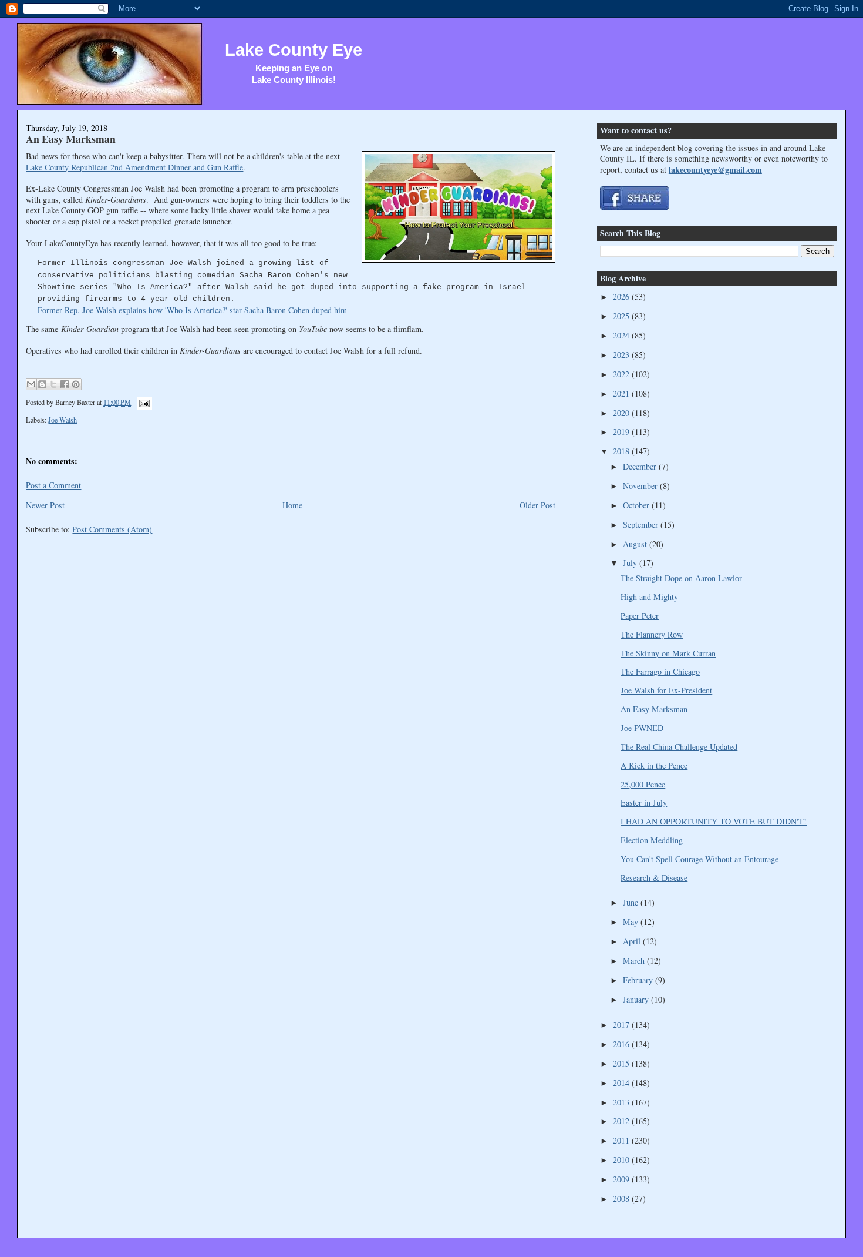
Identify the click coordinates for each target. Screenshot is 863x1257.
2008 (622, 1198)
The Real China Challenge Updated (679, 746)
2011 (622, 1140)
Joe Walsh (62, 419)
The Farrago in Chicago (660, 671)
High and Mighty (649, 596)
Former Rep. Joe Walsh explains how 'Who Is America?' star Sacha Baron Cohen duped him (192, 310)
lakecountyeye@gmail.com (715, 169)
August (636, 543)
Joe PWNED (642, 727)
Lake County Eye (293, 50)
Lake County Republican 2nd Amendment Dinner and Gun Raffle (134, 167)
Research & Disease (654, 877)
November (641, 485)
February (639, 980)
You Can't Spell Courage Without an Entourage (699, 858)
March (635, 960)
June (631, 902)
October (637, 505)
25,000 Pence (643, 784)
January (637, 999)
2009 (622, 1179)
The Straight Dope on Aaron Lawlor (681, 578)
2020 (622, 412)
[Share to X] (53, 384)
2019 (622, 431)
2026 (622, 296)
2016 (622, 1044)
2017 (622, 1024)
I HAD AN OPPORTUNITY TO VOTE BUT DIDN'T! (714, 821)
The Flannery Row (652, 634)
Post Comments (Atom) (112, 529)
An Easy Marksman (71, 138)
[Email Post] (142, 402)
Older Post (537, 505)
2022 (622, 374)
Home (292, 505)
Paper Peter (640, 615)
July (631, 562)
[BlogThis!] (42, 384)
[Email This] (31, 384)
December (641, 466)
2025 (622, 315)
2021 (622, 393)
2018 (622, 451)
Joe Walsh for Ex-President (666, 690)
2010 (622, 1159)
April (633, 941)
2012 (622, 1121)
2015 (622, 1063)
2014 (622, 1082)
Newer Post (45, 505)
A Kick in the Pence (654, 765)
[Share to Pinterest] (76, 384)
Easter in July (644, 802)
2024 (622, 335)
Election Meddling (652, 840)
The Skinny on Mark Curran (668, 653)
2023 (622, 354)
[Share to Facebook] (64, 384)
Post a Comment (53, 485)
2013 (622, 1102)
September (641, 524)
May (631, 921)
